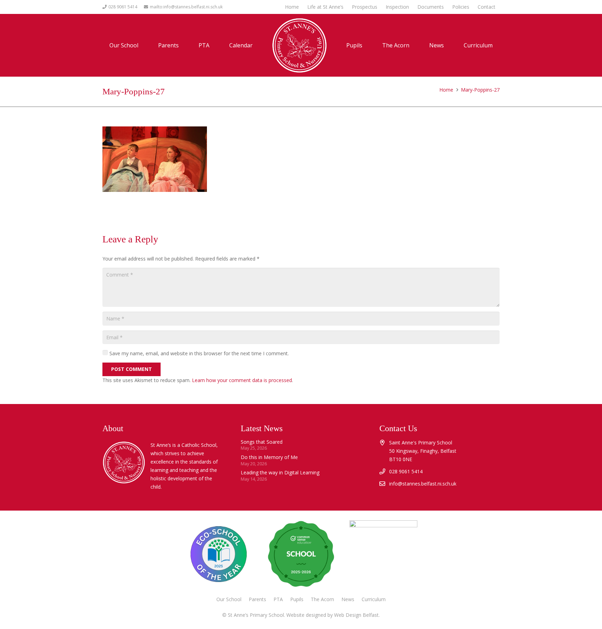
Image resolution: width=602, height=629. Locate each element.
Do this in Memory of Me (269, 457)
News (347, 599)
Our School (228, 599)
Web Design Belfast (356, 615)
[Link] (383, 554)
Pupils (296, 599)
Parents (257, 599)
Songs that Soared (262, 441)
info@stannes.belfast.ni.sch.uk (422, 483)
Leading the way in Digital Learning (280, 472)
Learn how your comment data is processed (242, 380)
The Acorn (322, 599)
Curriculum (374, 599)
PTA (278, 599)
